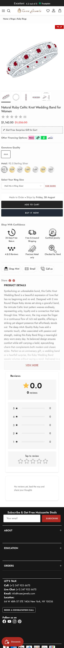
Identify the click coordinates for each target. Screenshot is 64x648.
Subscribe (52, 518)
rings (12, 18)
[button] (48, 11)
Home (5, 18)
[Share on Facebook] (10, 280)
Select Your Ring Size (12, 179)
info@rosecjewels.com (23, 593)
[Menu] (3, 10)
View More (32, 365)
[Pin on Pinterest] (14, 280)
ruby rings (21, 18)
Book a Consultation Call (19, 610)
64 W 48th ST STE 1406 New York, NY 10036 (28, 601)
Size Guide (50, 186)
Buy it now (32, 212)
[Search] (10, 10)
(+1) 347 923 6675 (20, 585)
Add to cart (32, 204)
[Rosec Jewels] (29, 11)
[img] (11, 117)
